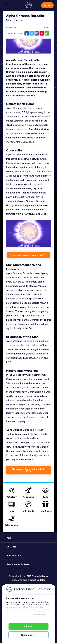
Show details (39, 614)
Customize (27, 635)
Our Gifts (11, 547)
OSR (9, 538)
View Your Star (14, 555)
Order (47, 5)
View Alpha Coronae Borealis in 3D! (27, 255)
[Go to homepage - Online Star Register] (28, 5)
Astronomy (11, 27)
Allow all (28, 626)
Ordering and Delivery (18, 564)
